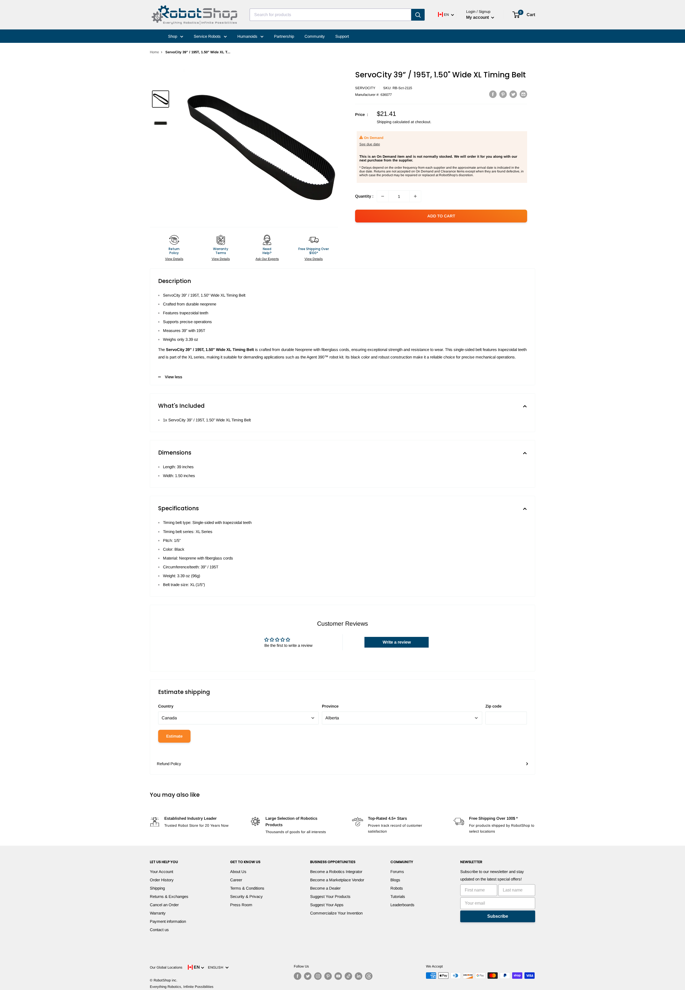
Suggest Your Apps (327, 904)
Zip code (493, 706)
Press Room (241, 904)
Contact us (159, 929)
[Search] (418, 15)
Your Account (161, 871)
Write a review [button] (397, 642)
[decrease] (382, 196)
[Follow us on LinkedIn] (358, 976)
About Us (238, 871)
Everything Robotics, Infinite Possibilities (182, 987)
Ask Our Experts (267, 259)
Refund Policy (169, 763)
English (216, 967)
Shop (173, 36)
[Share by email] (523, 94)
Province (330, 706)
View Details (174, 259)
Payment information (168, 921)
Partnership (284, 36)
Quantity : (364, 196)
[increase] (415, 196)
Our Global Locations (166, 967)
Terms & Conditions (247, 888)
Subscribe (497, 916)
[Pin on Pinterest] (503, 94)
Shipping (157, 888)
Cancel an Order (164, 904)
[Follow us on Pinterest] (328, 976)
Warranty (158, 913)
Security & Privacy (246, 896)
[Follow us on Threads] (368, 976)
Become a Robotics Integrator (336, 871)
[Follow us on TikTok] (348, 976)
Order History (162, 880)
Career (236, 880)
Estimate (174, 736)
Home (154, 52)
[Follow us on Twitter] (307, 976)
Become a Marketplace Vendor (337, 880)
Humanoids (247, 36)
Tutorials (397, 896)
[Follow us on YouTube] (338, 976)
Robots (396, 888)
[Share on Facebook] (493, 94)
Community (315, 36)
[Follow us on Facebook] (297, 976)
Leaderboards (402, 904)
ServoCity (365, 88)
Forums (397, 871)
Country (165, 706)
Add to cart (441, 216)
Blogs (395, 880)
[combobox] (330, 15)
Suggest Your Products (330, 896)
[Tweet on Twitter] (513, 94)
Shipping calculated (393, 122)
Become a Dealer (325, 888)
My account (478, 17)
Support (342, 36)
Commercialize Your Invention (336, 913)
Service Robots (208, 36)
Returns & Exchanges (169, 896)
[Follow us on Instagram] (318, 976)
